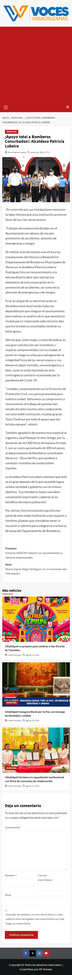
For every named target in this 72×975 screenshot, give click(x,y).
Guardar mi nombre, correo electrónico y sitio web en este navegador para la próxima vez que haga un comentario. (35, 919)
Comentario (13, 827)
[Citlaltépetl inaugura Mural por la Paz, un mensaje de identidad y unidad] (36, 684)
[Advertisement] (36, 64)
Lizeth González (14, 655)
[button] (5, 107)
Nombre (11, 875)
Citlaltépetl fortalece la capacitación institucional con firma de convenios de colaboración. (34, 779)
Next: (36, 569)
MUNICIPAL (11, 131)
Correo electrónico (46, 877)
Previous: (33, 553)
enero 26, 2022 (37, 152)
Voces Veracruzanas (17, 152)
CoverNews (27, 969)
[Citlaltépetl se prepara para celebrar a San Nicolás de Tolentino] (36, 619)
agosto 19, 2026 (32, 655)
